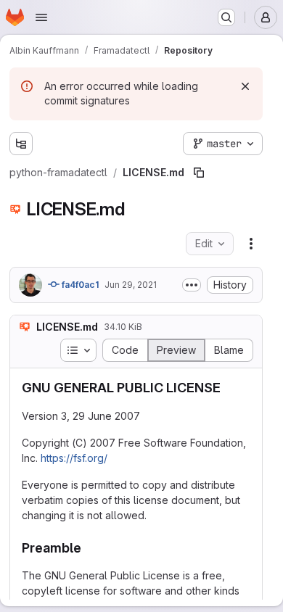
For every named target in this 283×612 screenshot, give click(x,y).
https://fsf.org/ (74, 458)
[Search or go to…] (226, 17)
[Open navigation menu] (41, 17)
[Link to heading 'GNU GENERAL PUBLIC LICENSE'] (228, 387)
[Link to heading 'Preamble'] (88, 547)
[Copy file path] (198, 172)
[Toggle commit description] (191, 284)
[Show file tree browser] (21, 143)
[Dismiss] (245, 86)
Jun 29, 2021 (130, 284)
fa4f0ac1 (79, 284)
